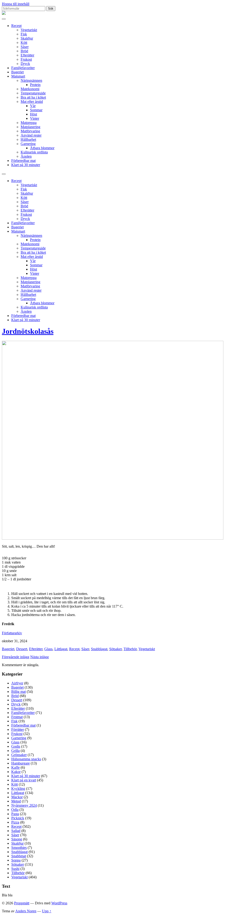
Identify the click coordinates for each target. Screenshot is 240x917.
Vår (33, 106)
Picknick (17, 818)
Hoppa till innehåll (15, 4)
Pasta (15, 814)
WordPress (59, 903)
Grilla (15, 751)
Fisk (24, 34)
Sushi (15, 869)
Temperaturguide (33, 93)
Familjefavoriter (23, 68)
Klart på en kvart (23, 780)
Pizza (15, 822)
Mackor (17, 797)
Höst (33, 114)
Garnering (28, 144)
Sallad (15, 831)
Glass (48, 649)
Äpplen (26, 156)
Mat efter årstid (32, 102)
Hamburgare (20, 763)
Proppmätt (21, 903)
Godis (15, 746)
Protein (35, 85)
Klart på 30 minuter (25, 165)
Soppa (16, 860)
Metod (16, 801)
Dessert (21, 649)
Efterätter (27, 55)
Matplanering (30, 127)
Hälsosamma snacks (26, 759)
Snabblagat (99, 649)
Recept (16, 26)
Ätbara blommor (42, 148)
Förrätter (17, 729)
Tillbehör (130, 649)
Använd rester (31, 135)
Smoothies (19, 848)
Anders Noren (25, 911)
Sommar (36, 110)
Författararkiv (12, 633)
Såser (25, 47)
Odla (15, 810)
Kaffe (15, 767)
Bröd (24, 51)
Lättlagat (60, 649)
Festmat (17, 717)
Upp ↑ (46, 911)
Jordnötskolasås (27, 331)
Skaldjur (27, 38)
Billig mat (18, 692)
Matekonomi (30, 89)
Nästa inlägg (39, 657)
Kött (24, 43)
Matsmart (18, 76)
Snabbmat (18, 856)
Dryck (25, 64)
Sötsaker (115, 649)
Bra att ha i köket (33, 97)
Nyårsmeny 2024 (24, 805)
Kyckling (18, 789)
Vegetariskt (29, 30)
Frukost (26, 59)
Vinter (34, 118)
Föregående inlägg (15, 657)
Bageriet (17, 72)
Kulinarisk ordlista (34, 152)
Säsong (16, 839)
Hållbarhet (28, 139)
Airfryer (17, 683)
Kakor (16, 772)
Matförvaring (30, 131)
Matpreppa (29, 123)
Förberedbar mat (23, 161)
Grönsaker (19, 755)
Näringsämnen (31, 80)
